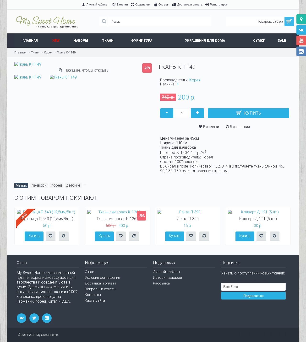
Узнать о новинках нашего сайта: (245, 280)
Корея (194, 80)
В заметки (211, 127)
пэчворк (39, 185)
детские (73, 185)
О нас (89, 272)
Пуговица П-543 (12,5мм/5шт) (47, 218)
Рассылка (161, 283)
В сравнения (240, 127)
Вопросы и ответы (100, 289)
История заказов (167, 277)
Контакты (93, 295)
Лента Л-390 (188, 218)
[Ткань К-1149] (29, 76)
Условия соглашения (102, 277)
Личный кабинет (166, 272)
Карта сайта (95, 300)
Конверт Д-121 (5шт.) (258, 218)
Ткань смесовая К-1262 (117, 218)
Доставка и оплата (100, 283)
